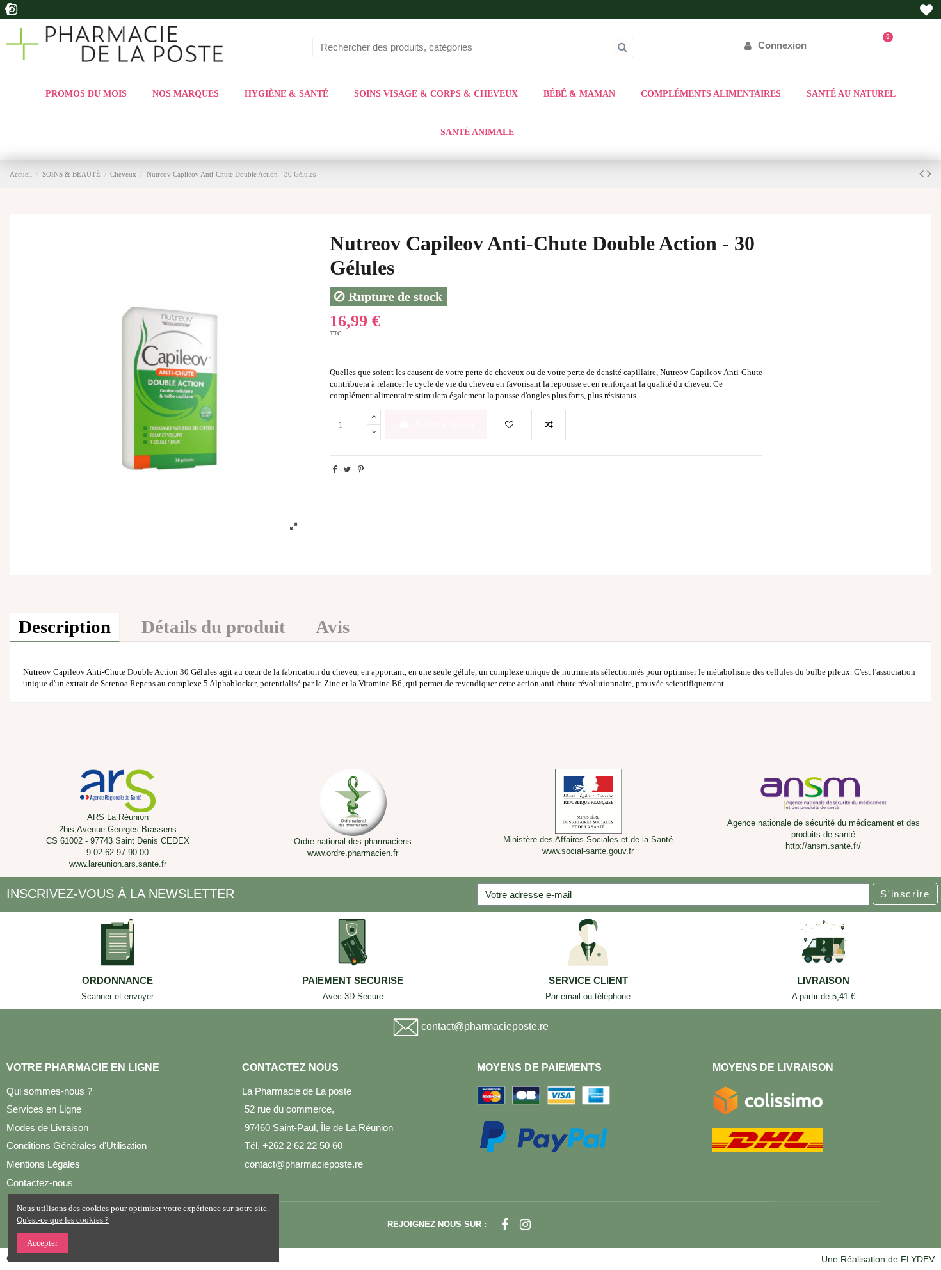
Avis (333, 627)
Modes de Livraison (47, 1127)
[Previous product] (923, 174)
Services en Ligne (43, 1109)
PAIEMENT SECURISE (352, 981)
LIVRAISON (823, 981)
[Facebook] (504, 1224)
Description (65, 627)
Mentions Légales (43, 1164)
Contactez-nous (39, 1182)
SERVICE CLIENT (588, 981)
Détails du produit (213, 627)
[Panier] (882, 45)
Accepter (42, 1243)
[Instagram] (525, 1224)
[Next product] (929, 174)
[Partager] (334, 469)
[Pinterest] (361, 469)
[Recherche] (622, 47)
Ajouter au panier (444, 424)
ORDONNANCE (117, 981)
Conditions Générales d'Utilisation (76, 1145)
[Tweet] (347, 469)
